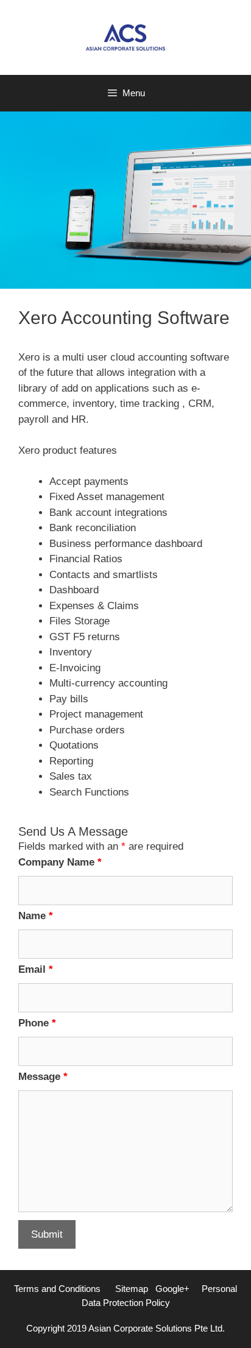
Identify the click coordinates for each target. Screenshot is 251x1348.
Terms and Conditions (57, 1288)
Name (35, 916)
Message (43, 1076)
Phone (37, 1023)
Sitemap (131, 1288)
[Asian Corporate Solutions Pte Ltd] (125, 37)
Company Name (60, 862)
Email (35, 969)
